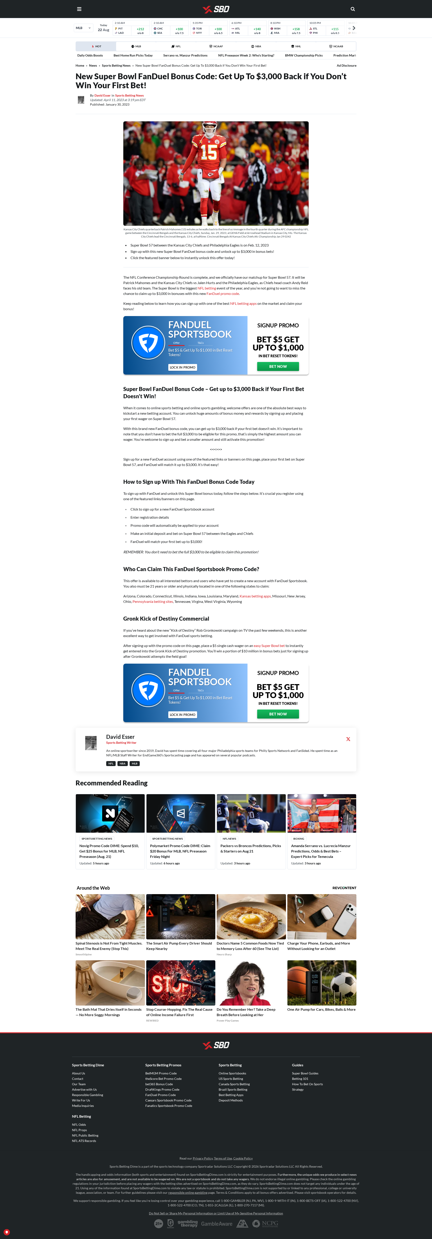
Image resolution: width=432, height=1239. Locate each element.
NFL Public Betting (85, 1135)
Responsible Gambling (87, 1095)
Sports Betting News (116, 65)
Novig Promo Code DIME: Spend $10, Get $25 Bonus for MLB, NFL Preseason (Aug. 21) (109, 851)
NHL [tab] (298, 46)
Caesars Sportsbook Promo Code (168, 1100)
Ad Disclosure (346, 65)
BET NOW (278, 366)
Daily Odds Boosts (90, 55)
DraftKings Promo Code (162, 1089)
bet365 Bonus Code (159, 1084)
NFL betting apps (243, 303)
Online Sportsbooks (232, 1073)
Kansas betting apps (255, 596)
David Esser (102, 95)
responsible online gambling (187, 1192)
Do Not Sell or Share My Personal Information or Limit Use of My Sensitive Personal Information (216, 1213)
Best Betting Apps (231, 1095)
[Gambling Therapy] (188, 1224)
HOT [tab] (96, 48)
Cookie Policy (243, 1158)
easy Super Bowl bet (269, 645)
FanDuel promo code (223, 293)
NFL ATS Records (84, 1141)
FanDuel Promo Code (160, 1095)
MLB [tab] (138, 46)
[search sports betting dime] (352, 9)
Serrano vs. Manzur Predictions (185, 55)
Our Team (79, 1084)
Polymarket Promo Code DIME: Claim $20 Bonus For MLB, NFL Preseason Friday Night (180, 851)
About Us (78, 1073)
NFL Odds (79, 1124)
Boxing (298, 838)
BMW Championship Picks (304, 55)
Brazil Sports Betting (233, 1089)
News (93, 65)
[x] (348, 739)
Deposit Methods (231, 1100)
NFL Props (79, 1130)
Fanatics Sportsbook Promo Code (168, 1106)
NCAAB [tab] (338, 46)
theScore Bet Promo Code (163, 1079)
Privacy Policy (203, 1158)
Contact (77, 1079)
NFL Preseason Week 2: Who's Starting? (246, 55)
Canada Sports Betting (234, 1084)
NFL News (229, 838)
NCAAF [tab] (218, 46)
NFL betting (207, 288)
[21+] (159, 1223)
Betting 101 (300, 1079)
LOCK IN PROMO (183, 367)
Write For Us (81, 1100)
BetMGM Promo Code (161, 1073)
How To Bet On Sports (307, 1084)
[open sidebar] (79, 9)
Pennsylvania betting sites (153, 601)
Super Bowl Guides (305, 1073)
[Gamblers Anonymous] (242, 1224)
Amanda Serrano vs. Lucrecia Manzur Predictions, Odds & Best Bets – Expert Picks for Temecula (321, 851)
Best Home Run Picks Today (133, 55)
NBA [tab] (258, 46)
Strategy (298, 1089)
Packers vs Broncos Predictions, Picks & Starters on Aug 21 (250, 848)
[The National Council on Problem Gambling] (265, 1224)
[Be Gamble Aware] (216, 1224)
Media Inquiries (83, 1106)
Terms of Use (223, 1158)
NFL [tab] (178, 46)
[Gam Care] (170, 1223)
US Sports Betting (231, 1079)
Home (80, 65)
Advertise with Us (84, 1089)
